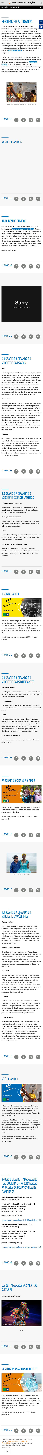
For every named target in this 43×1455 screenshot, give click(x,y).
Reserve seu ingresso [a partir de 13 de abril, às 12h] (21, 1220)
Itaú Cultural (15, 3)
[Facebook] (16, 120)
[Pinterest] (38, 120)
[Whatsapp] (31, 120)
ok (7, 1451)
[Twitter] (23, 120)
